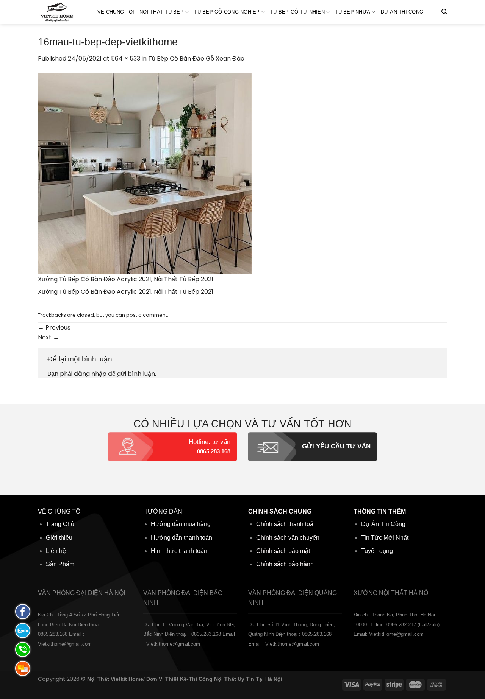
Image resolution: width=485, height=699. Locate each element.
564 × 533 (125, 58)
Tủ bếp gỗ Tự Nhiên (297, 12)
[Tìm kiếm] (444, 12)
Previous (54, 327)
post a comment (146, 315)
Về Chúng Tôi (115, 12)
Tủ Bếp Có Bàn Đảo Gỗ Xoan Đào (196, 58)
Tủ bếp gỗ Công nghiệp (227, 12)
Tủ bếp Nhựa (352, 12)
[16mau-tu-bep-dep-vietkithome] (145, 172)
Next (48, 337)
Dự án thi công (402, 12)
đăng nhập (90, 373)
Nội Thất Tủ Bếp (161, 12)
